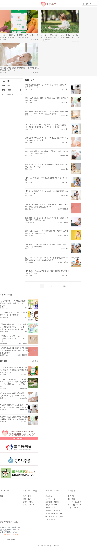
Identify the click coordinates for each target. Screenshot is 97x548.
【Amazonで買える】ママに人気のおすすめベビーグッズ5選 (46, 179)
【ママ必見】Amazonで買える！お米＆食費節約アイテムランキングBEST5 (47, 272)
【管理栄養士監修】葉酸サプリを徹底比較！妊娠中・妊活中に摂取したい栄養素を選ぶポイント (46, 205)
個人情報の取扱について (54, 524)
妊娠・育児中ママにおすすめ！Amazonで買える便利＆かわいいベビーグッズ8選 (47, 165)
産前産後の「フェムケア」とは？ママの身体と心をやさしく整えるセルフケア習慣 (46, 139)
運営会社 (71, 504)
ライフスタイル (7, 94)
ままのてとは (50, 515)
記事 (1, 504)
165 (64, 286)
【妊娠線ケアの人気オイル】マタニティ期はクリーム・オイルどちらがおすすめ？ (14, 338)
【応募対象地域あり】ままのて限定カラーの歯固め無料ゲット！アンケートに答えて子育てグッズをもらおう (14, 326)
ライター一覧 (50, 506)
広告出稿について (74, 512)
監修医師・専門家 (52, 509)
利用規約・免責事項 (52, 518)
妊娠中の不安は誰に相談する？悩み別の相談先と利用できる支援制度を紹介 (46, 99)
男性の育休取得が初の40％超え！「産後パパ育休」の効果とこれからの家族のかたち (46, 152)
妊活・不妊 (6, 81)
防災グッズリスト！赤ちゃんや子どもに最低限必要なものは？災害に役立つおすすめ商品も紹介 (46, 259)
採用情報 (71, 506)
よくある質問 (50, 527)
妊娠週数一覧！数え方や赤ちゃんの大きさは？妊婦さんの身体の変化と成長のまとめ (46, 219)
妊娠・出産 (6, 85)
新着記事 (48, 504)
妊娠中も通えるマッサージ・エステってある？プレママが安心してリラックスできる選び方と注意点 (46, 112)
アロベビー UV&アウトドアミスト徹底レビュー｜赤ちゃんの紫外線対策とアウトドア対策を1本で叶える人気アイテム (60, 37)
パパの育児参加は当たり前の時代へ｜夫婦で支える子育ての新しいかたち (19, 69)
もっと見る (34, 361)
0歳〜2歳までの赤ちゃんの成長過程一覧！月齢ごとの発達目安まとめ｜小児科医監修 (46, 232)
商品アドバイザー (52, 512)
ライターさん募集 (74, 509)
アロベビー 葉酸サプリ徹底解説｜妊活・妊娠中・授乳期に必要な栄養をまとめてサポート (19, 36)
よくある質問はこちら (8, 542)
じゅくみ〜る (73, 515)
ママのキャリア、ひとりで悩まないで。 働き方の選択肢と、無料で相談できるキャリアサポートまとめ (45, 126)
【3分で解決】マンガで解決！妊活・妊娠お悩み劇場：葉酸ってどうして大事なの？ (14, 303)
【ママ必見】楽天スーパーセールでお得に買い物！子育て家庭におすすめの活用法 (46, 245)
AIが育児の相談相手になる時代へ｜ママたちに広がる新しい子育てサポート (46, 86)
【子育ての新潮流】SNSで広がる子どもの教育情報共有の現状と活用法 (46, 192)
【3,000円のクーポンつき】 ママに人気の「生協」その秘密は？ (13, 313)
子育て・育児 (6, 90)
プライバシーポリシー (53, 521)
